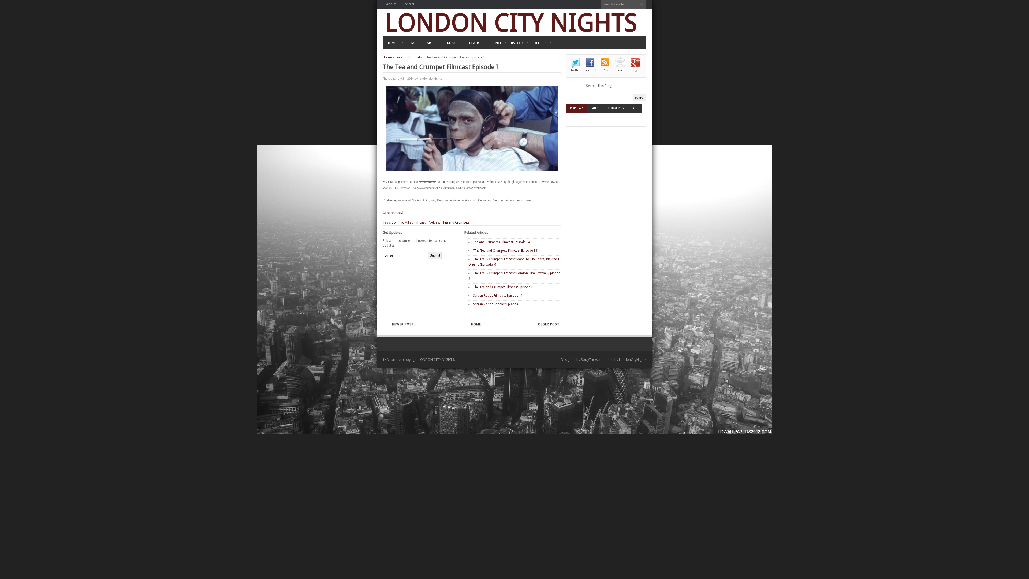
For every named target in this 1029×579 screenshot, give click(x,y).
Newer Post (403, 324)
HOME (391, 43)
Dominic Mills (401, 222)
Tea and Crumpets (408, 57)
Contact (408, 4)
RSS (605, 70)
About (391, 4)
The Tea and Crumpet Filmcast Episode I (502, 287)
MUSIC (452, 43)
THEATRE (473, 43)
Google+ (635, 70)
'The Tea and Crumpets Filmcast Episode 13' (505, 251)
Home (387, 57)
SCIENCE (495, 43)
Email (620, 70)
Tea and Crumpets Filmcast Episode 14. (502, 242)
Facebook (590, 70)
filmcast (420, 222)
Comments (616, 108)
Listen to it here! (393, 212)
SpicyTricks (589, 360)
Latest (595, 108)
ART (430, 43)
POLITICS (539, 43)
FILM (410, 43)
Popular (576, 108)
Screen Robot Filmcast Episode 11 (498, 296)
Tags (635, 108)
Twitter (575, 70)
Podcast (434, 222)
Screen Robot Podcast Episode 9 (497, 304)
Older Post (549, 324)
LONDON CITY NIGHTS (511, 22)
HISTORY (517, 43)
